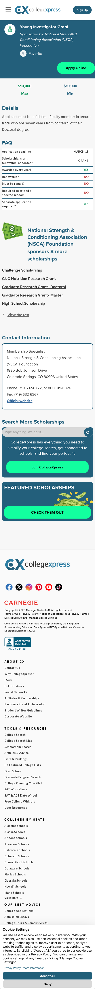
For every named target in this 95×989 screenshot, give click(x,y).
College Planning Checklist (23, 783)
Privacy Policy (30, 614)
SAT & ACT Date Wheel (20, 795)
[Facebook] (9, 589)
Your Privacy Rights (76, 614)
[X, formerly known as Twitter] (19, 589)
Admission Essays (16, 917)
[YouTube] (48, 589)
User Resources (15, 807)
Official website (19, 400)
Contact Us (12, 667)
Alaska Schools (14, 832)
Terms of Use (12, 614)
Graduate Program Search (22, 777)
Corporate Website (18, 716)
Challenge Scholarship (22, 270)
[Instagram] (29, 589)
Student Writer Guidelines (23, 710)
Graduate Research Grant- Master (32, 295)
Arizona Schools (15, 838)
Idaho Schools (14, 892)
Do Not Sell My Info (15, 618)
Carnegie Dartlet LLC (38, 610)
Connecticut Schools (19, 862)
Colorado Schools (16, 856)
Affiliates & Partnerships (21, 698)
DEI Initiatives (14, 686)
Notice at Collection (51, 614)
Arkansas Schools (16, 844)
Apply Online (76, 67)
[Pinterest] (39, 589)
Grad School (12, 771)
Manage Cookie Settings (43, 618)
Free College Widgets (19, 801)
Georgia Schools (15, 880)
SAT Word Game (15, 789)
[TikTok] (58, 589)
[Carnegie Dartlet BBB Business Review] (17, 650)
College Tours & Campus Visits (26, 923)
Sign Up (82, 10)
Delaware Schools (16, 868)
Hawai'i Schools (15, 886)
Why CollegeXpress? (19, 674)
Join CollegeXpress (47, 467)
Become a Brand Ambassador (24, 704)
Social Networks (15, 692)
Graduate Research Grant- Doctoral (34, 287)
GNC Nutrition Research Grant (29, 278)
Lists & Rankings (16, 759)
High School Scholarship (23, 303)
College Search (15, 734)
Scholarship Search (17, 747)
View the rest (18, 315)
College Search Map (18, 740)
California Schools (17, 850)
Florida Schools (15, 874)
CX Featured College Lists (22, 765)
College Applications (19, 911)
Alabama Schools (16, 825)
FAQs (8, 680)
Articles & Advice (16, 753)
